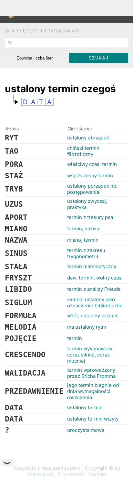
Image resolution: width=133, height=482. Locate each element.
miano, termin (82, 240)
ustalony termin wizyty (92, 419)
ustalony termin (85, 407)
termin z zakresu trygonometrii (86, 253)
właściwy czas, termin (92, 164)
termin (74, 338)
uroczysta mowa (85, 430)
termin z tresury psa (90, 217)
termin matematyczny (91, 266)
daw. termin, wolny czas (94, 278)
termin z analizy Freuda (93, 289)
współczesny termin (90, 175)
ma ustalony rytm (86, 327)
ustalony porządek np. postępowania (92, 189)
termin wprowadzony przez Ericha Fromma (91, 373)
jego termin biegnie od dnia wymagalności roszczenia (93, 391)
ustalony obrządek (88, 138)
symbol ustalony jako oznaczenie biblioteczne (95, 302)
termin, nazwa (83, 228)
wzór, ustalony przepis (92, 315)
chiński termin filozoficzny (83, 151)
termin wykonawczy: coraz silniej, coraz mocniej (90, 354)
